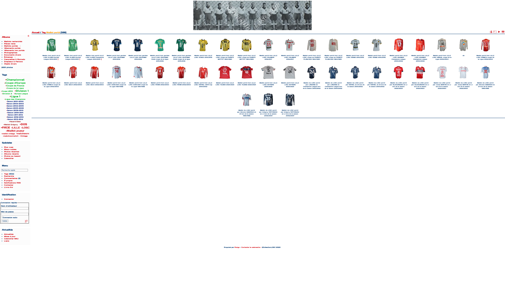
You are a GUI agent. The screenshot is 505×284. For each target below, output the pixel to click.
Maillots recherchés (13, 41)
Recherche (9, 176)
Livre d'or (8, 187)
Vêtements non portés (14, 50)
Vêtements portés (12, 48)
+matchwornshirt (10, 136)
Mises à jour (9, 236)
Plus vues (8, 147)
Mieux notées (10, 149)
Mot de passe (7, 212)
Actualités (9, 234)
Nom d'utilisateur (9, 206)
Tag (44, 32)
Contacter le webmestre (250, 247)
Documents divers (12, 55)
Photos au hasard (12, 156)
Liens (6, 241)
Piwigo (237, 247)
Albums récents (11, 154)
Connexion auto (10, 217)
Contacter (8, 185)
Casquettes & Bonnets (14, 59)
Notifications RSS (12, 183)
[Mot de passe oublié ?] (26, 221)
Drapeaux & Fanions (13, 61)
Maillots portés (11, 46)
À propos (8, 180)
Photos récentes (11, 152)
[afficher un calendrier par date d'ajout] (503, 32)
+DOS (23, 124)
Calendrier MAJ (11, 239)
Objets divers (10, 64)
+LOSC (25, 127)
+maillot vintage (8, 134)
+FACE (5, 127)
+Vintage (23, 136)
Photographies (10, 53)
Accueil (35, 32)
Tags (6, 174)
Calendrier (9, 158)
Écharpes (8, 57)
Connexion (9, 199)
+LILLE (15, 127)
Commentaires (10, 178)
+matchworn (22, 133)
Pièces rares (10, 44)
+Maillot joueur (15, 130)
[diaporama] (499, 32)
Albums (6, 37)
